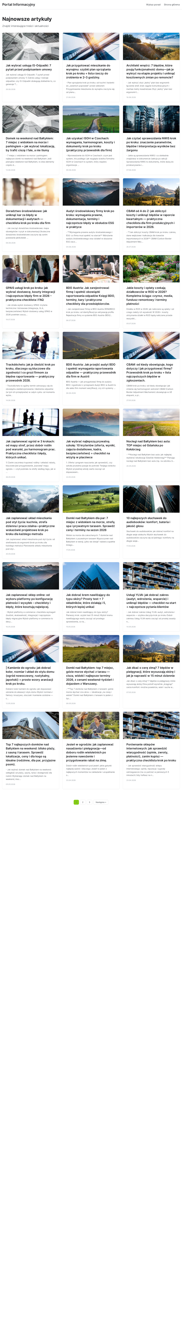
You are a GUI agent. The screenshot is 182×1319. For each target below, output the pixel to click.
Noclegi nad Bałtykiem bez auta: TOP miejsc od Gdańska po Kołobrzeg (148, 445)
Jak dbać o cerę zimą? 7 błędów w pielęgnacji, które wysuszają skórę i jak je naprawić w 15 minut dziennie (150, 671)
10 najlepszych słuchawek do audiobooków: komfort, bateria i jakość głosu (148, 522)
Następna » (101, 802)
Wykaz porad (153, 4)
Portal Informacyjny (18, 4)
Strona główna (172, 4)
